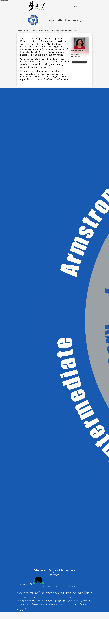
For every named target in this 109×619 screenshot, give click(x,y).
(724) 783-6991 (56, 575)
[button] (26, 30)
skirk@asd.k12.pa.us (54, 595)
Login (20, 610)
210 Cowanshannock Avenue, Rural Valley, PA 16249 (54, 573)
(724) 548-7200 (87, 593)
